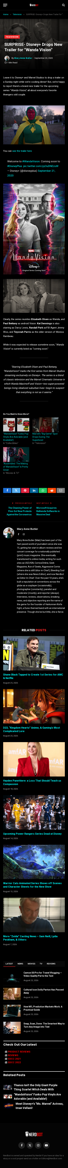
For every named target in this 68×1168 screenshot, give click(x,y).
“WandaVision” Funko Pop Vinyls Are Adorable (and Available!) (15, 436)
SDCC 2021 (14, 1058)
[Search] (63, 5)
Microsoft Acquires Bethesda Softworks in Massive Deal (48, 511)
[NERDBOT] (34, 5)
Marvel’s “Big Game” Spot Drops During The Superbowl (45, 436)
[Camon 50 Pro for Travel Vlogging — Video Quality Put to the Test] (12, 977)
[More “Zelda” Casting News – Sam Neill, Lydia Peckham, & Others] (34, 915)
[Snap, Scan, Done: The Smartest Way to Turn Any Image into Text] (12, 1028)
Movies (31, 964)
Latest (9, 964)
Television (12, 36)
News (20, 964)
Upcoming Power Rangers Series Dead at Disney (32, 833)
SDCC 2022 (14, 1062)
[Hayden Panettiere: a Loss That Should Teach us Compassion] (34, 759)
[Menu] (5, 5)
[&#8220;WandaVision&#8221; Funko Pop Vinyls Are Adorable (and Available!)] (16, 424)
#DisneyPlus (14, 166)
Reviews (51, 964)
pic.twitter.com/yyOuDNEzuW (40, 166)
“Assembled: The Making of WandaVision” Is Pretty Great (15, 466)
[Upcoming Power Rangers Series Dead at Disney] (34, 812)
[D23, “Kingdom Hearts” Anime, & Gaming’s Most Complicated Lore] (34, 706)
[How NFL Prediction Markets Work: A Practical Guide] (12, 1011)
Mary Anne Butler (23, 58)
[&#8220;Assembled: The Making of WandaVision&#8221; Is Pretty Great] (16, 454)
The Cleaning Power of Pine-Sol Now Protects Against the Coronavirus (19, 511)
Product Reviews (19, 1051)
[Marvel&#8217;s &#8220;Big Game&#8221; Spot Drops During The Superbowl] (45, 424)
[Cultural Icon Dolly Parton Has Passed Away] (12, 994)
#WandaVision (31, 161)
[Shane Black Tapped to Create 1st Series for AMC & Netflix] (34, 653)
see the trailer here (22, 151)
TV (41, 964)
